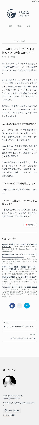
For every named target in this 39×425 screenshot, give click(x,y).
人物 (29, 26)
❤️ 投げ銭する (30, 225)
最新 (10, 26)
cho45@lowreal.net (11, 399)
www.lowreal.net (15, 396)
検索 (13, 415)
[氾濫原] (19, 13)
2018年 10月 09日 (19, 41)
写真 (19, 26)
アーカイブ (7, 415)
